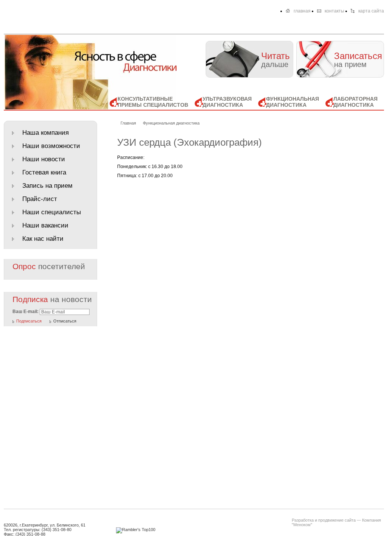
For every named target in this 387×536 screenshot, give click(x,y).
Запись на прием (47, 185)
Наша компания (45, 132)
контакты (334, 11)
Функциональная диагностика (171, 123)
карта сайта (371, 11)
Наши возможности (51, 146)
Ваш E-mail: (25, 311)
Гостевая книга (44, 172)
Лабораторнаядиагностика (355, 102)
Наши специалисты (51, 212)
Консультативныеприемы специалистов (153, 102)
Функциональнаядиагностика (292, 102)
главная (302, 11)
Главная (128, 123)
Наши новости (43, 159)
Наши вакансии (45, 225)
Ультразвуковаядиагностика (227, 102)
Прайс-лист (39, 199)
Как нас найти (42, 238)
